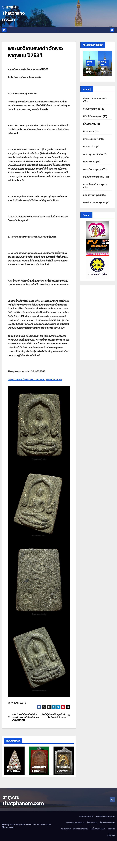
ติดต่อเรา (111, 828)
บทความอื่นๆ (89, 146)
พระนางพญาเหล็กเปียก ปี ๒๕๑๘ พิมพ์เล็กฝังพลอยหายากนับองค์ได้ (25, 716)
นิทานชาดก (88, 131)
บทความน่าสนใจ (91, 139)
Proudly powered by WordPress (17, 824)
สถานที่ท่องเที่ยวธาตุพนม (95, 184)
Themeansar (7, 827)
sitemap (111, 835)
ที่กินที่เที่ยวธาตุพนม (92, 116)
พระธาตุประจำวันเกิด (96, 62)
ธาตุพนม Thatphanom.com (13, 13)
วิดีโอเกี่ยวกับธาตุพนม (93, 177)
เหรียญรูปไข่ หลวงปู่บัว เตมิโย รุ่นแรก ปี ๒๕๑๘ (53, 715)
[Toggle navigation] (57, 30)
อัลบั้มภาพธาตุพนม (92, 195)
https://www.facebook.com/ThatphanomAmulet (35, 379)
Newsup (44, 824)
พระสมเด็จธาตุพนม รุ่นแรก (39, 770)
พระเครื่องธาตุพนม (92, 169)
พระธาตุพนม (89, 161)
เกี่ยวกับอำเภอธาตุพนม (94, 202)
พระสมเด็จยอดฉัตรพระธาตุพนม (63, 772)
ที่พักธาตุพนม (89, 124)
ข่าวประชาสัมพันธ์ (91, 109)
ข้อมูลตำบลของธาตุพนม (95, 98)
